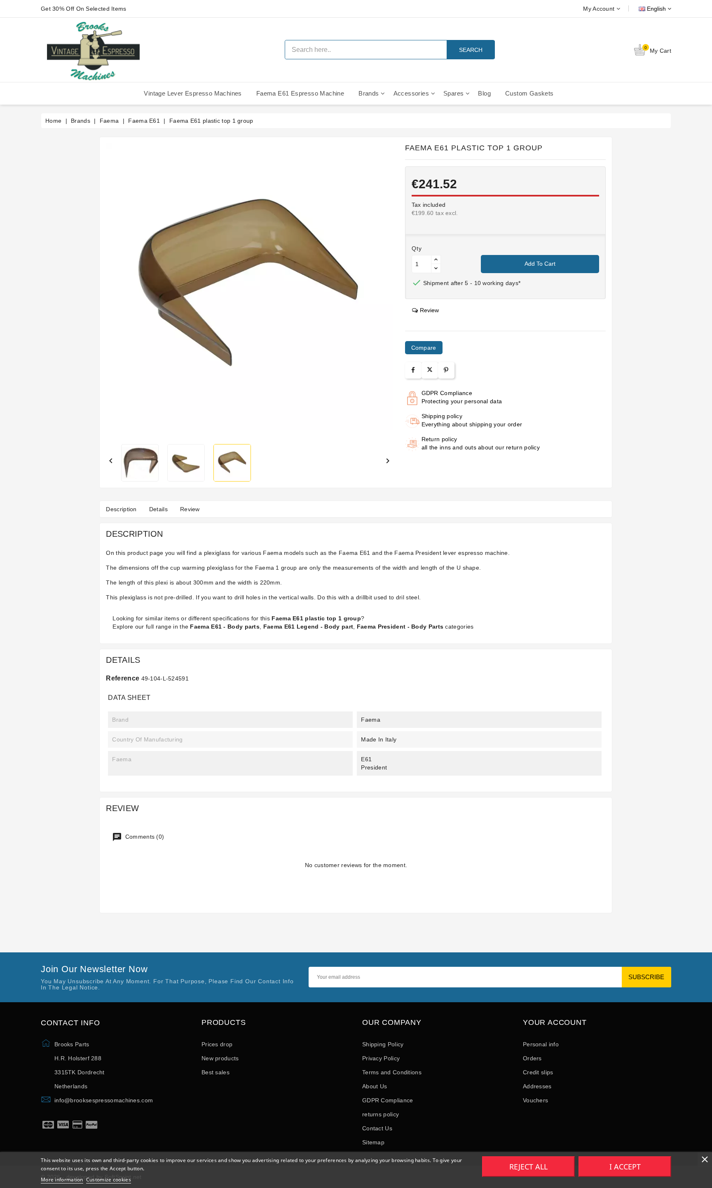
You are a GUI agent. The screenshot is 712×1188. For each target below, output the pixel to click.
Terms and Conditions (392, 1072)
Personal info (541, 1044)
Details (158, 509)
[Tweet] (430, 370)
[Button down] (436, 268)
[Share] (413, 370)
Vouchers (535, 1100)
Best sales (215, 1072)
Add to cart (540, 263)
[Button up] (436, 259)
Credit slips (538, 1072)
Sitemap (373, 1142)
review (429, 310)
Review (190, 509)
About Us (374, 1086)
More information (62, 1179)
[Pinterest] (446, 370)
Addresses (537, 1086)
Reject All (528, 1167)
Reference (122, 678)
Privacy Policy (381, 1058)
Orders (532, 1058)
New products (220, 1058)
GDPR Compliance (387, 1100)
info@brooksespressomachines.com (103, 1100)
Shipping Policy (383, 1044)
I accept (625, 1167)
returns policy (380, 1114)
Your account (555, 1023)
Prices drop (216, 1044)
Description (121, 509)
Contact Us (377, 1128)
